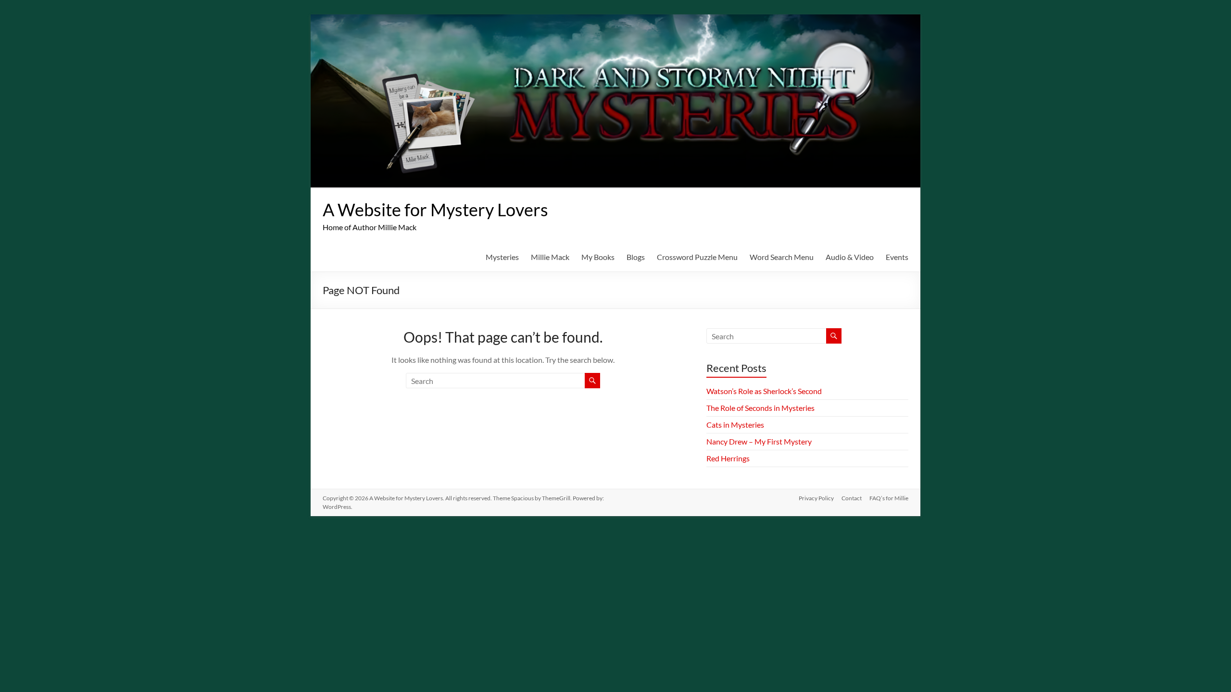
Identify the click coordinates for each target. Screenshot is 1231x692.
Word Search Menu (782, 256)
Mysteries (502, 256)
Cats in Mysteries (735, 424)
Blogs (636, 256)
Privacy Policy (816, 498)
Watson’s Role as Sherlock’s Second (764, 390)
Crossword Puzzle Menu (697, 256)
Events (897, 256)
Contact (852, 498)
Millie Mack (550, 256)
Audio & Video (850, 256)
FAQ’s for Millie (888, 498)
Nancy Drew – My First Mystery (759, 441)
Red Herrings (728, 458)
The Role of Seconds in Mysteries (760, 407)
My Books (598, 256)
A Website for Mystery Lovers (435, 209)
